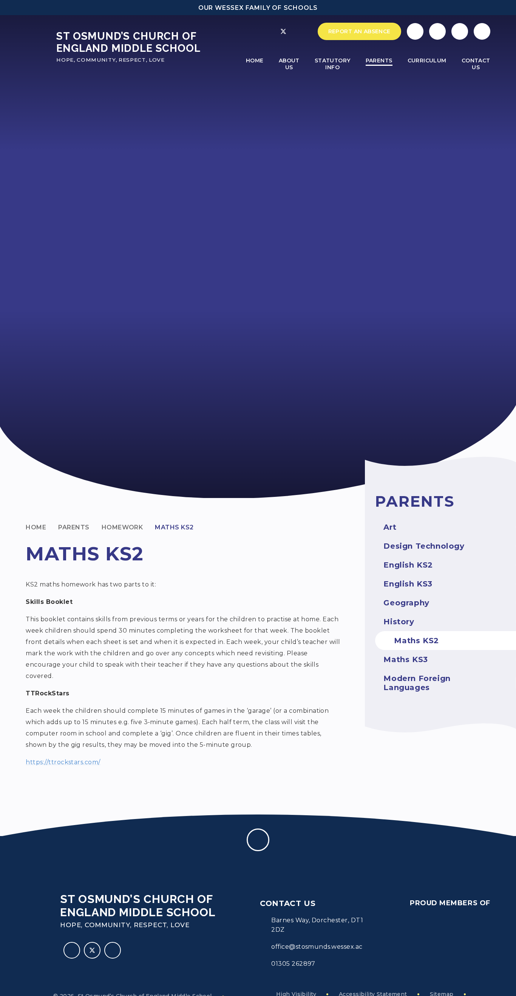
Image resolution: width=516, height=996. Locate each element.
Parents (73, 527)
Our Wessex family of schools (258, 7)
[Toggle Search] (459, 31)
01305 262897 (293, 963)
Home (36, 527)
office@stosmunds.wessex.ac (316, 946)
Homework (122, 527)
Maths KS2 (174, 527)
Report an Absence (359, 31)
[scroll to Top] (258, 839)
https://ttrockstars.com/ (63, 762)
